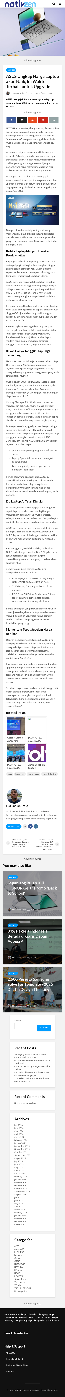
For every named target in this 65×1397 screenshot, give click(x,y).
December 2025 (22, 1146)
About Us (10, 1353)
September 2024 (22, 1191)
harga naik (19, 774)
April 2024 (19, 1206)
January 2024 (20, 1215)
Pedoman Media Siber (17, 1365)
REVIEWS (18, 1276)
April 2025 (19, 1170)
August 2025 (20, 1158)
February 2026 (20, 1140)
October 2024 (21, 1188)
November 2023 (21, 1221)
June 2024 (19, 1200)
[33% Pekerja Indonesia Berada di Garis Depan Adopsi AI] (32, 941)
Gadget (17, 1258)
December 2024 (22, 1182)
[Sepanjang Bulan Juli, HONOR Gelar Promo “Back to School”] (32, 893)
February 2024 (20, 1212)
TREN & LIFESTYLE (22, 1288)
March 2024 (19, 1209)
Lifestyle (18, 1270)
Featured (18, 1255)
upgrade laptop (49, 774)
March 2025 (19, 1173)
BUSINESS (11, 70)
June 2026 (19, 1128)
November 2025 (22, 1149)
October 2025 (21, 1152)
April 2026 (19, 1134)
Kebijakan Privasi (14, 1359)
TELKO (17, 1285)
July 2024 (18, 1197)
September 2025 (22, 1155)
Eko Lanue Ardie (17, 93)
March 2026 (19, 1137)
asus (10, 774)
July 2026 (18, 1125)
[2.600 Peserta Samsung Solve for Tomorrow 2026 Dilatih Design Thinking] (32, 989)
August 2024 (20, 1194)
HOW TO (18, 1267)
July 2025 (18, 1161)
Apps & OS (19, 1249)
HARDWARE (19, 1264)
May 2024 (18, 1203)
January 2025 (20, 1179)
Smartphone (20, 1279)
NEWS (17, 1273)
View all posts (13, 827)
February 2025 (20, 1176)
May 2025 (18, 1167)
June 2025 (19, 1164)
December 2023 (21, 1218)
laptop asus (33, 774)
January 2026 (20, 1143)
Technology (20, 1282)
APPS (16, 1246)
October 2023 (20, 1224)
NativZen (35, 1390)
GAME (17, 1261)
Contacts (10, 1371)
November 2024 (22, 1185)
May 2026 (18, 1131)
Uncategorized (21, 1291)
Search (17, 1020)
